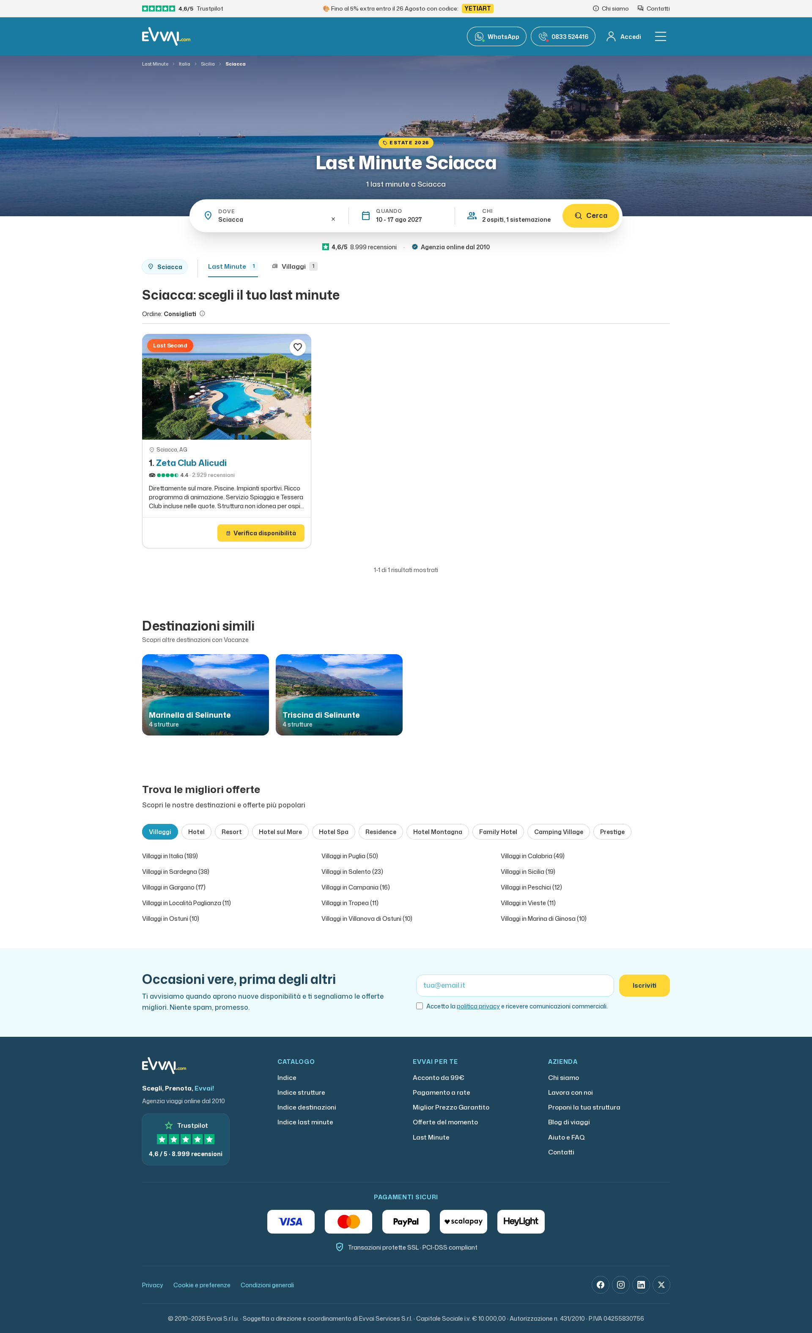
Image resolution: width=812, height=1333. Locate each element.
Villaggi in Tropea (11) (350, 903)
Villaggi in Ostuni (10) (170, 918)
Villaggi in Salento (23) (352, 872)
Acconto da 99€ (438, 1077)
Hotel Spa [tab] (333, 832)
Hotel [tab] (196, 832)
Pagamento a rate (441, 1092)
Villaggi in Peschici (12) (531, 887)
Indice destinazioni (306, 1107)
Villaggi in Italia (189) (170, 856)
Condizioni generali (267, 1285)
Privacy (152, 1285)
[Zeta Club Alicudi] (226, 387)
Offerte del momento (445, 1122)
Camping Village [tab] (558, 832)
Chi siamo (563, 1077)
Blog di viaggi (569, 1122)
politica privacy (478, 1006)
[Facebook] (600, 1284)
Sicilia (208, 64)
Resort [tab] (232, 832)
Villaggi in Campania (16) (355, 887)
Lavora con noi (570, 1092)
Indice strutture (301, 1092)
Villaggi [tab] (160, 832)
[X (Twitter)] (661, 1284)
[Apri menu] (660, 36)
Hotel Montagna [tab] (437, 832)
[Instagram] (620, 1284)
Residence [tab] (380, 832)
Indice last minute (305, 1122)
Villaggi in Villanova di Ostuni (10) (366, 918)
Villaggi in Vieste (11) (528, 903)
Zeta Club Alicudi (191, 462)
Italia (184, 64)
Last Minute (155, 64)
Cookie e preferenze (201, 1285)
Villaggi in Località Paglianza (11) (186, 903)
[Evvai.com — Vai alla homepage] (166, 36)
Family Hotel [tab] (498, 832)
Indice (286, 1077)
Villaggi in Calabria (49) (533, 856)
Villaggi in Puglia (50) (349, 856)
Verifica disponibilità (261, 533)
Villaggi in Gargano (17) (174, 887)
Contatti (561, 1152)
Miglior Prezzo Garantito (451, 1107)
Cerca (596, 215)
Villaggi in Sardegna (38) (175, 872)
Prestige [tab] (612, 832)
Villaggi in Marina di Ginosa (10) (544, 918)
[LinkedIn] (641, 1284)
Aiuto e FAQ (566, 1137)
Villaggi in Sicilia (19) (528, 872)
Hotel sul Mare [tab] (280, 832)
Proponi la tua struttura (584, 1107)
